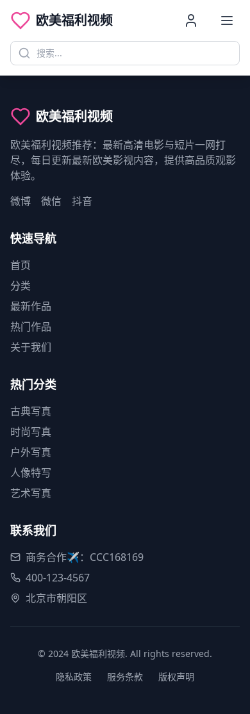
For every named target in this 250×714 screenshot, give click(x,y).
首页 (20, 265)
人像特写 (30, 473)
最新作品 (30, 306)
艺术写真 (30, 493)
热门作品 (30, 327)
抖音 (82, 201)
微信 (51, 201)
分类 (20, 286)
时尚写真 (30, 432)
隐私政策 (74, 676)
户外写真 (30, 452)
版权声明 (176, 676)
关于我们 (30, 347)
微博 (20, 201)
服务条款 (125, 676)
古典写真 (30, 411)
